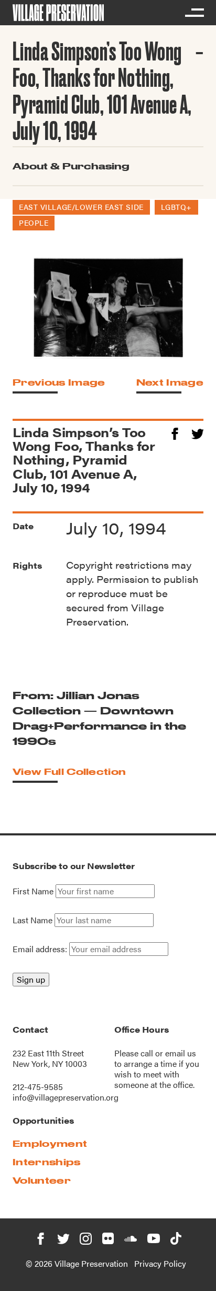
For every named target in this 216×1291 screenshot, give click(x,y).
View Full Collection (69, 771)
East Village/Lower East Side (81, 206)
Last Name (32, 920)
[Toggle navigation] (194, 12)
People (33, 222)
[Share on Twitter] (197, 432)
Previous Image (59, 382)
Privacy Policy (160, 1263)
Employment (50, 1143)
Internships (47, 1162)
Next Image (169, 382)
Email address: (41, 949)
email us (180, 1053)
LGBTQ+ (176, 206)
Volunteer (42, 1180)
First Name (33, 891)
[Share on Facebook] (175, 432)
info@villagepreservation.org (65, 1097)
